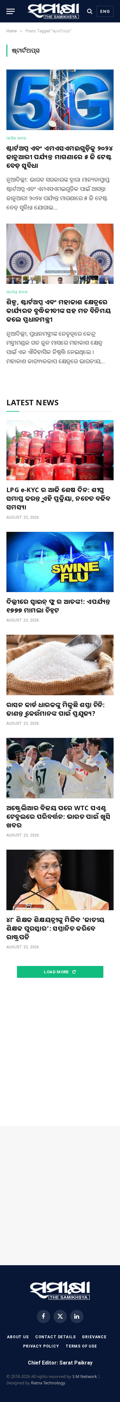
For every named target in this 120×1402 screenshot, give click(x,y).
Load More (57, 971)
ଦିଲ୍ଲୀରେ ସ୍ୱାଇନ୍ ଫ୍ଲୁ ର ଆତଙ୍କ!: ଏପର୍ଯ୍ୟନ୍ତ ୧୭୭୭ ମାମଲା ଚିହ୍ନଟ (58, 605)
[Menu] (10, 11)
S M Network (84, 1376)
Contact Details (55, 1337)
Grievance (94, 1337)
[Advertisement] (60, 1052)
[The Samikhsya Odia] (53, 11)
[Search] (90, 11)
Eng (105, 11)
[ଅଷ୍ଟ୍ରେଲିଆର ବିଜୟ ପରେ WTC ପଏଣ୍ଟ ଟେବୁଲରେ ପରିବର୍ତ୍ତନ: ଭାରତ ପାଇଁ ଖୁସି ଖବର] (60, 768)
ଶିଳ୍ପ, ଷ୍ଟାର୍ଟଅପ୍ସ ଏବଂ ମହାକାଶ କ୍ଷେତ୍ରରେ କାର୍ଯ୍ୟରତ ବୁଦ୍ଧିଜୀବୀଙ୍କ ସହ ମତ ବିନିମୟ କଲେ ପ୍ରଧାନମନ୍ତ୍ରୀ (58, 311)
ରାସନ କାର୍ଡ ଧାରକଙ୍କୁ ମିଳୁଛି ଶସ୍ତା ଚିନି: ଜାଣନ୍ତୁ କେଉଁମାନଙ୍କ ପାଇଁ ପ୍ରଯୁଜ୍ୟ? (55, 709)
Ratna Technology (48, 1383)
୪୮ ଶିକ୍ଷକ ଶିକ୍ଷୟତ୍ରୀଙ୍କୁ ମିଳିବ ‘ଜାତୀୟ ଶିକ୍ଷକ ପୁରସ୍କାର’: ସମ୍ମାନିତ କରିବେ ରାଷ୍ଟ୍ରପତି (55, 928)
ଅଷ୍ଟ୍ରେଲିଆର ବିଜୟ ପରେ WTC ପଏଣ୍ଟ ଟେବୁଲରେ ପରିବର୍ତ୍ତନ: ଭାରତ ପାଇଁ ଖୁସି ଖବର (58, 816)
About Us (18, 1337)
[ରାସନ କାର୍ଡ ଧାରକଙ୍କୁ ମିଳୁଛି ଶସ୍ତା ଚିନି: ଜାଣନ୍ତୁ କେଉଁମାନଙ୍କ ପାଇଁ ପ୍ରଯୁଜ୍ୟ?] (60, 665)
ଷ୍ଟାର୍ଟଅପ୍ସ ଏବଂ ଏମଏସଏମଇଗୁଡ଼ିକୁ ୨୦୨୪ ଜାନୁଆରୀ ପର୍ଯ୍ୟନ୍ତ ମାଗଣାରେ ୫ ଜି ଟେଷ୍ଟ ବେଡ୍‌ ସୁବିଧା (59, 157)
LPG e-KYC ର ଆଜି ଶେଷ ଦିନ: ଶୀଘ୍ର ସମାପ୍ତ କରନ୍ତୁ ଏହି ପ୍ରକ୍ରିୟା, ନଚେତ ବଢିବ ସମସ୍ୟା (58, 498)
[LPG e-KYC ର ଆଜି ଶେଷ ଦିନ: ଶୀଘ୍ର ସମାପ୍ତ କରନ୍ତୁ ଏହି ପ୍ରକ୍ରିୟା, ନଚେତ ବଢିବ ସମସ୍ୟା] (60, 450)
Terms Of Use (81, 1346)
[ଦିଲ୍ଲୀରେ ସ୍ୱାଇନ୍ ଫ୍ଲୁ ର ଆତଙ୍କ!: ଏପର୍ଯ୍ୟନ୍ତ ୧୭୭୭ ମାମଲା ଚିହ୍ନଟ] (60, 562)
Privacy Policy (41, 1346)
